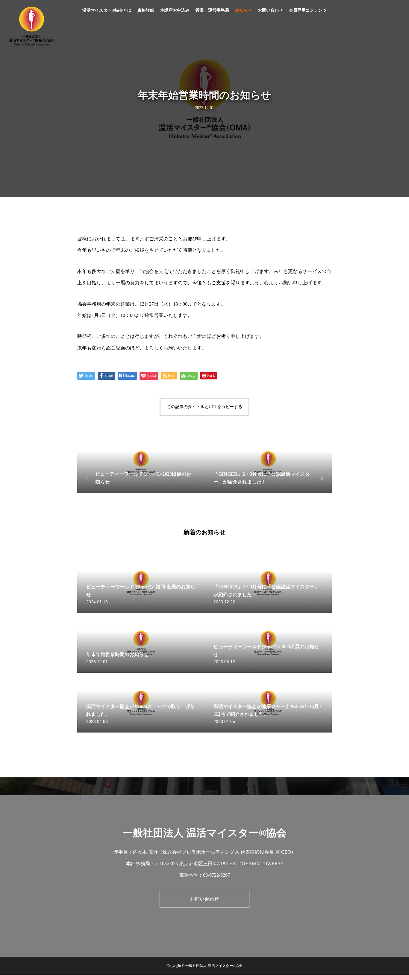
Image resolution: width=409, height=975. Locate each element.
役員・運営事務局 (212, 10)
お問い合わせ (270, 10)
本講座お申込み (175, 10)
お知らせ (243, 10)
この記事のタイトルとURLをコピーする (204, 406)
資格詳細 (145, 10)
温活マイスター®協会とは (106, 10)
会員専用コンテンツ (308, 10)
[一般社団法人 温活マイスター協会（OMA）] (31, 26)
